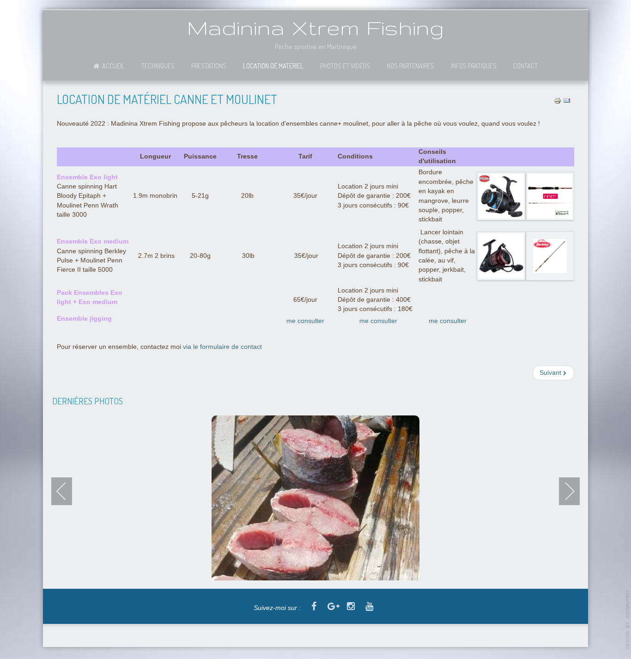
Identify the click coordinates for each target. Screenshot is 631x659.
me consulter (305, 320)
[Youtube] (369, 607)
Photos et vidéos (345, 65)
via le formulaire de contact (222, 346)
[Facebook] (313, 607)
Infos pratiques (474, 65)
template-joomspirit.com (628, 620)
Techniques (158, 65)
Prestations (208, 65)
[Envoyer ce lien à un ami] (566, 100)
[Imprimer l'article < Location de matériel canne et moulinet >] (557, 100)
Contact (525, 65)
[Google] (332, 607)
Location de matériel (273, 65)
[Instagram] (350, 607)
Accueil (113, 65)
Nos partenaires (410, 65)
